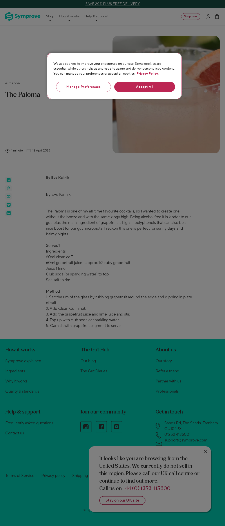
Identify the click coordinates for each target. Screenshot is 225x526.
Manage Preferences (83, 87)
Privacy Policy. (147, 74)
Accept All (145, 87)
